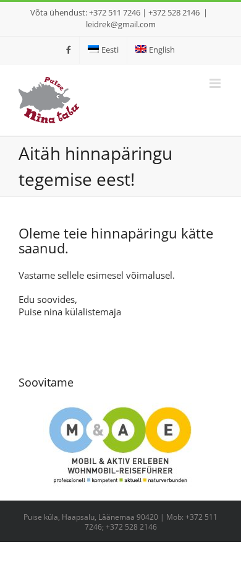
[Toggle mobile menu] (215, 83)
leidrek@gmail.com (121, 24)
